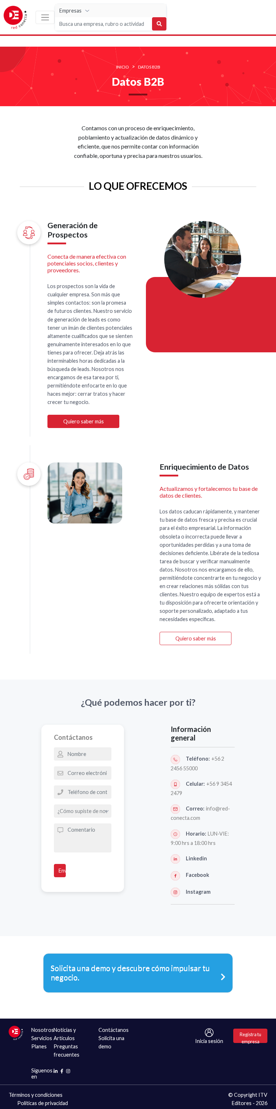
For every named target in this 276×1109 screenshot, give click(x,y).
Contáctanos (113, 1030)
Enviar (62, 871)
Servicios (41, 1038)
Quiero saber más (83, 421)
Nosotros (42, 1030)
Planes (39, 1046)
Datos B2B (149, 67)
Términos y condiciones (36, 1095)
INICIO (122, 67)
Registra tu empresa (250, 1037)
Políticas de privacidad (42, 1103)
